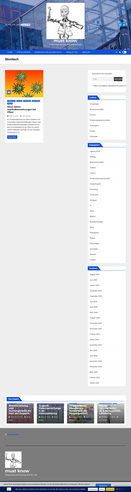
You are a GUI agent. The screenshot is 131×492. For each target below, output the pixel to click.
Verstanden (103, 486)
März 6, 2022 (13, 116)
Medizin (10, 103)
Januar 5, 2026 (76, 417)
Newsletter (71, 52)
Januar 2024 (94, 339)
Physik (92, 131)
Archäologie (94, 104)
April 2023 (94, 356)
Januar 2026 (94, 285)
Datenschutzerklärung (122, 486)
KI (90, 205)
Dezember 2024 (96, 323)
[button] (116, 52)
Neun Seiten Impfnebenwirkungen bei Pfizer (21, 109)
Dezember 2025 (96, 291)
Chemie (93, 115)
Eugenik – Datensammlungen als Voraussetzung (50, 409)
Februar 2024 (95, 334)
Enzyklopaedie (23, 52)
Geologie (93, 200)
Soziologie (94, 136)
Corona (19, 100)
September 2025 (96, 296)
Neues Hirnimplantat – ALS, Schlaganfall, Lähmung (109, 409)
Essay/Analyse (95, 184)
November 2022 (96, 367)
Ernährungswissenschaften (100, 120)
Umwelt (92, 260)
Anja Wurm (26, 116)
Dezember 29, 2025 (108, 417)
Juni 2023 (93, 350)
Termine (93, 254)
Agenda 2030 (11, 100)
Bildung (93, 157)
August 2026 (94, 274)
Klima (92, 211)
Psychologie (94, 243)
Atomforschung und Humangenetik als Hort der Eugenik (20, 409)
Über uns (86, 52)
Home (9, 52)
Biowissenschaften (97, 109)
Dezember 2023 (96, 345)
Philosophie (94, 126)
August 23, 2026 (17, 417)
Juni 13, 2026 (45, 417)
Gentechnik (35, 100)
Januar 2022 (94, 383)
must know (65, 40)
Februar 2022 (95, 377)
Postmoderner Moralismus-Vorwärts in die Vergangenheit (78, 409)
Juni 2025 (93, 302)
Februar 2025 (95, 318)
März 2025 (94, 312)
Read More (12, 137)
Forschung (27, 100)
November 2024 (96, 329)
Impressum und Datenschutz (48, 52)
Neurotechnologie (96, 222)
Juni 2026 (93, 280)
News (92, 227)
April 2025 (94, 307)
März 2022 (94, 372)
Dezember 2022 (96, 361)
